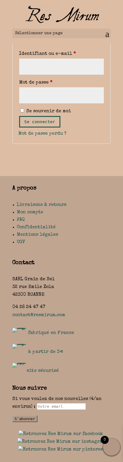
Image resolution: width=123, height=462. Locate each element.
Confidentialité (36, 227)
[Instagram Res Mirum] (61, 442)
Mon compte (30, 212)
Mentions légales (37, 235)
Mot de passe (50, 82)
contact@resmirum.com (38, 315)
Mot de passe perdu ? (42, 134)
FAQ (21, 220)
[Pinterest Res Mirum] (61, 449)
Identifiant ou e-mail (61, 53)
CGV (21, 242)
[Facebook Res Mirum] (61, 434)
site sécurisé (43, 371)
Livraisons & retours (41, 205)
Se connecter (39, 121)
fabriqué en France (51, 333)
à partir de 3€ (45, 352)
